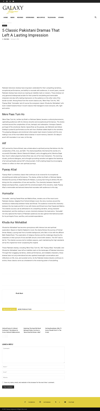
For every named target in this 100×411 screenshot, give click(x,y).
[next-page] (6, 336)
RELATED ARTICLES (9, 309)
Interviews (30, 17)
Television (52, 17)
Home (6, 17)
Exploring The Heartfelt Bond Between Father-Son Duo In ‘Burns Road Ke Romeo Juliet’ (32, 330)
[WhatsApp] (18, 43)
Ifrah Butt (6, 39)
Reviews (20, 17)
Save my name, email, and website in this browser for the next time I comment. (29, 382)
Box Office (41, 17)
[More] (22, 43)
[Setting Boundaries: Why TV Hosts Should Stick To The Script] (55, 320)
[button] (95, 18)
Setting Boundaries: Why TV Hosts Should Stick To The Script (53, 330)
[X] (10, 1)
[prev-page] (3, 336)
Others (61, 17)
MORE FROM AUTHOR (24, 309)
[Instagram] (6, 1)
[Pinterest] (13, 43)
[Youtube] (13, 1)
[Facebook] (3, 1)
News (12, 17)
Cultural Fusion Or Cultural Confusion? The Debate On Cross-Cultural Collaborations (11, 330)
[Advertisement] (62, 10)
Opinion (4, 25)
